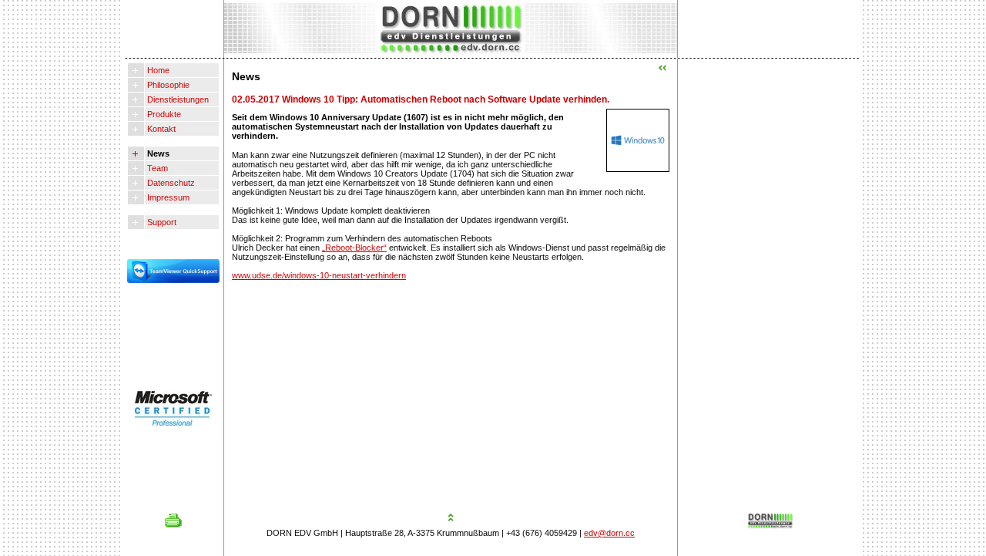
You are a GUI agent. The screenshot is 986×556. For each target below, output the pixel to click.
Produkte (163, 114)
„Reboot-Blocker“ (354, 247)
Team (156, 168)
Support (160, 222)
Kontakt (160, 128)
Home (157, 70)
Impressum (167, 197)
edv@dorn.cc (609, 532)
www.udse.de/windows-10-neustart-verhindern (319, 275)
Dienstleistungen (177, 99)
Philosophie (167, 84)
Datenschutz (170, 182)
